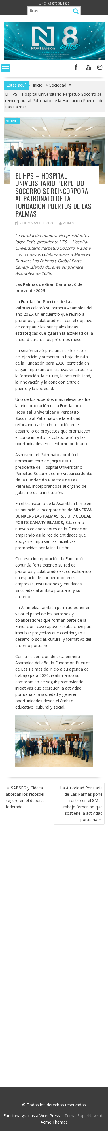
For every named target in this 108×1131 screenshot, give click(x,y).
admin (68, 223)
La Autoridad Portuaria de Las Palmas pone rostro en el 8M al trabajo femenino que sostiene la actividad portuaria (81, 803)
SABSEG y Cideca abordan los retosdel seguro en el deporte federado (25, 797)
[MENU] (5, 68)
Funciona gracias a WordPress (31, 1115)
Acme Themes (54, 1122)
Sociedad (12, 120)
